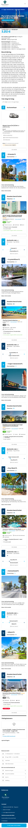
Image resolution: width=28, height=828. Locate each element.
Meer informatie (6, 191)
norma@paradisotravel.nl (9, 812)
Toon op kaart (18, 219)
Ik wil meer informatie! (14, 825)
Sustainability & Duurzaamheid (8, 818)
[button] (25, 3)
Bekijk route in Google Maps (12, 102)
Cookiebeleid (4, 820)
